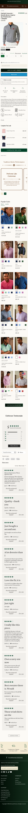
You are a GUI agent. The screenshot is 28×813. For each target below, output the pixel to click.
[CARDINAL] (22, 391)
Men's (2, 204)
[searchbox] (8, 452)
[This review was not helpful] (22, 490)
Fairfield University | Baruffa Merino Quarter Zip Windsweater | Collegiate (8, 16)
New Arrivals (4, 778)
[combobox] (20, 465)
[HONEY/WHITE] (12, 391)
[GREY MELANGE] (19, 261)
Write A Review (14, 446)
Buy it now (14, 74)
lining (18, 459)
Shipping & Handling (5, 794)
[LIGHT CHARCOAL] (3, 50)
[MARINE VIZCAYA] (3, 325)
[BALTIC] (3, 227)
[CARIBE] (19, 357)
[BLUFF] (9, 292)
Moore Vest (18, 266)
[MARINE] (9, 227)
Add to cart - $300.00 (14, 70)
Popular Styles (5, 202)
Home (2, 10)
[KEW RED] (3, 391)
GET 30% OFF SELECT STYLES (14, 1)
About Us (17, 778)
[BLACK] (8, 50)
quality (7, 459)
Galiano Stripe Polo (7, 266)
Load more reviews (14, 735)
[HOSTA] (16, 227)
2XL (21, 56)
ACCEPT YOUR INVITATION (9, 768)
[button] (26, 6)
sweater (13, 459)
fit (3, 459)
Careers (16, 780)
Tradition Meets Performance (13, 162)
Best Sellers (3, 780)
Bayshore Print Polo (20, 297)
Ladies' (7, 204)
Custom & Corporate (5, 795)
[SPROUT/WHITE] (9, 391)
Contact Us (3, 799)
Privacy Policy (18, 782)
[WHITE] (6, 227)
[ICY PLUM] (25, 227)
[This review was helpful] (19, 490)
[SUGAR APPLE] (12, 227)
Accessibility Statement (20, 784)
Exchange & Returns (5, 792)
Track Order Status (5, 790)
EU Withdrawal (4, 797)
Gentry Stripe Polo (20, 362)
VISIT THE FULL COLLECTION (14, 405)
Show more (5, 462)
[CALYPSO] (19, 227)
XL (16, 56)
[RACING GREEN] (12, 325)
